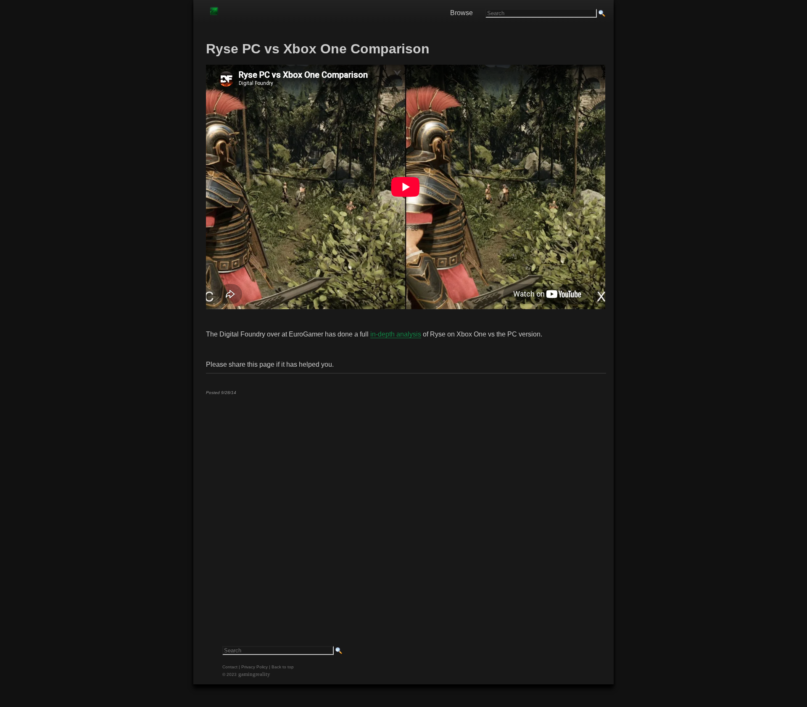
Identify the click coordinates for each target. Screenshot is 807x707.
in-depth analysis (395, 334)
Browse (461, 12)
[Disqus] (405, 506)
